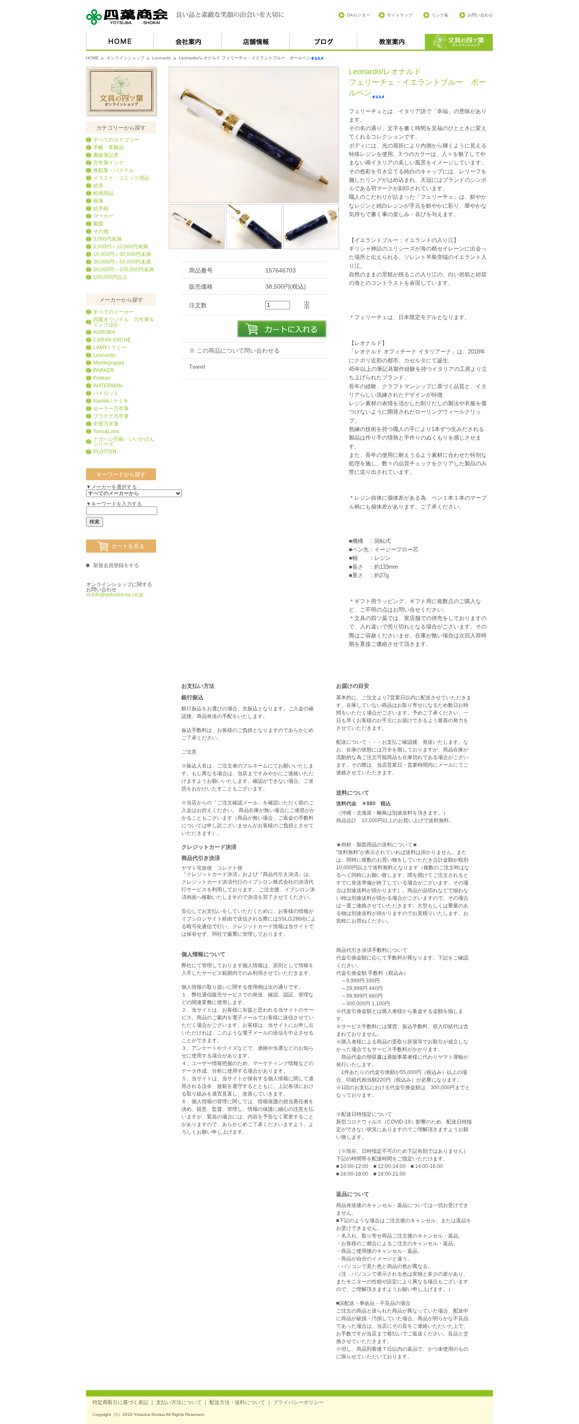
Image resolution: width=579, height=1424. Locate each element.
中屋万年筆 (106, 424)
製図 (98, 224)
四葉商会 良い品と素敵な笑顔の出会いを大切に (185, 16)
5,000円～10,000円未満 (120, 247)
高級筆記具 (106, 155)
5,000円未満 (107, 239)
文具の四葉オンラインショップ (121, 91)
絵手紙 (101, 208)
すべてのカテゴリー (116, 140)
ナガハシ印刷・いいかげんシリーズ (123, 441)
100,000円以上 (110, 277)
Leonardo (161, 58)
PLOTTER (105, 452)
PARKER (103, 370)
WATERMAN (107, 386)
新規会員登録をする (116, 565)
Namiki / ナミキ (110, 401)
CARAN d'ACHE (112, 340)
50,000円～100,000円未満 (123, 270)
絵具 (98, 186)
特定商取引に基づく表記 (120, 1402)
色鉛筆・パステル (113, 170)
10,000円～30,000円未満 (122, 254)
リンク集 (439, 15)
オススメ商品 (459, 42)
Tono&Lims (106, 431)
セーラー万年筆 (111, 409)
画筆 (98, 201)
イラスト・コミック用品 (121, 178)
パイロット (106, 393)
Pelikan (102, 378)
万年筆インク (108, 163)
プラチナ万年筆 (111, 416)
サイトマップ (399, 15)
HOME (120, 42)
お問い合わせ (480, 15)
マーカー (103, 216)
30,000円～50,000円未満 (122, 262)
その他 (101, 231)
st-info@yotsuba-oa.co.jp (114, 595)
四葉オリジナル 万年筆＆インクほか (123, 322)
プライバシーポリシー (298, 1402)
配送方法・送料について (237, 1402)
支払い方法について (179, 1402)
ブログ (323, 42)
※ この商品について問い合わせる (234, 350)
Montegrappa (108, 363)
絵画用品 (103, 193)
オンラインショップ (125, 58)
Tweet (197, 366)
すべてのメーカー (113, 312)
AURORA (104, 332)
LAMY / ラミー (109, 347)
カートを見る (128, 546)
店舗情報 (256, 42)
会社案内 (188, 42)
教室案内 (391, 42)
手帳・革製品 (108, 147)
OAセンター (358, 15)
